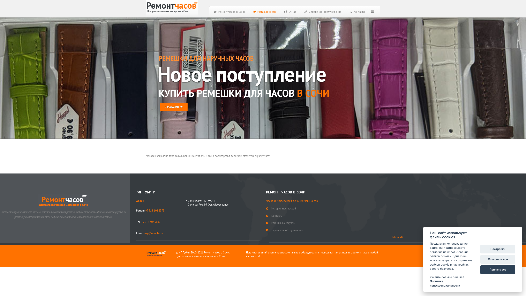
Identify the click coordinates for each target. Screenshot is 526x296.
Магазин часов (266, 12)
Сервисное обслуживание (324, 12)
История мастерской (283, 208)
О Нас (292, 12)
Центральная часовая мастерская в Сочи (200, 256)
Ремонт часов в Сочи (231, 12)
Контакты (359, 12)
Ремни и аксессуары (283, 223)
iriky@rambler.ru (153, 233)
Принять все (497, 269)
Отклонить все (498, 259)
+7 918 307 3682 (151, 222)
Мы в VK (397, 237)
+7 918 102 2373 (154, 210)
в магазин (172, 107)
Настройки (497, 249)
